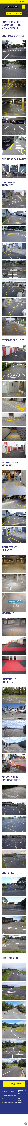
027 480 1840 (7, 1099)
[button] (23, 7)
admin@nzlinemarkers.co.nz (10, 1102)
